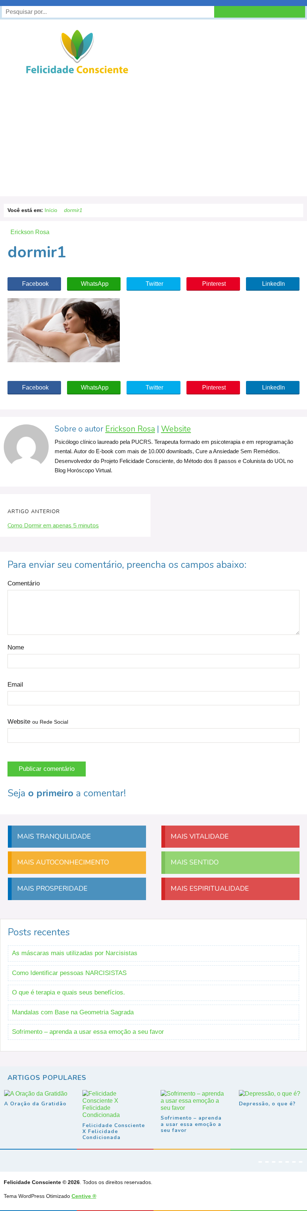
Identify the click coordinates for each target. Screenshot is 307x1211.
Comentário (23, 583)
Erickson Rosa (130, 429)
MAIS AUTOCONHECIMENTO (62, 862)
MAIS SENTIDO (194, 862)
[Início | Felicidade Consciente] (77, 73)
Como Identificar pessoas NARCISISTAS (69, 973)
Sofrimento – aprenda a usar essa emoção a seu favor (88, 1031)
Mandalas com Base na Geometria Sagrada (73, 1012)
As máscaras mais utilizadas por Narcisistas (74, 953)
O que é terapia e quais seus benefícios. (68, 992)
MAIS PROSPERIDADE (51, 888)
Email (15, 684)
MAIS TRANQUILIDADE (53, 836)
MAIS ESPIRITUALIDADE (209, 888)
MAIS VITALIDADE (199, 836)
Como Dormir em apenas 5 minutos (53, 525)
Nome (15, 647)
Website (176, 429)
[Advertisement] (153, 132)
